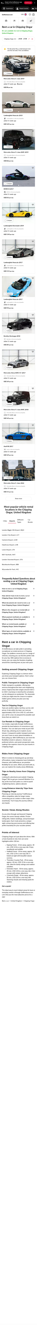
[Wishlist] (30, 15)
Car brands (30, 521)
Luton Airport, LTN (8, 550)
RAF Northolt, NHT (8, 554)
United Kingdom (16, 901)
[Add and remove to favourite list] (33, 57)
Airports (12, 521)
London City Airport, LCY (10, 535)
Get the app (28, 2)
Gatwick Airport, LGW (9, 540)
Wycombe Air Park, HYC (10, 569)
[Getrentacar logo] (7, 14)
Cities (5, 521)
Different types (20, 521)
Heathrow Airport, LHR (10, 545)
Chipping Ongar (29, 901)
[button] (22, 15)
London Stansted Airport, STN (12, 559)
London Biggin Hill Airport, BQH (13, 530)
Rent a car (5, 901)
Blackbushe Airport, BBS (10, 564)
